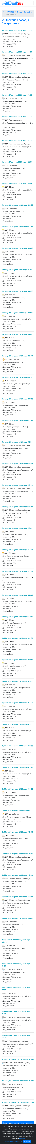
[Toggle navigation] (31, 3)
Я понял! (27, 1141)
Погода (19, 12)
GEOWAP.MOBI (8, 12)
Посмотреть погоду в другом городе (18, 1123)
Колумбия (28, 12)
